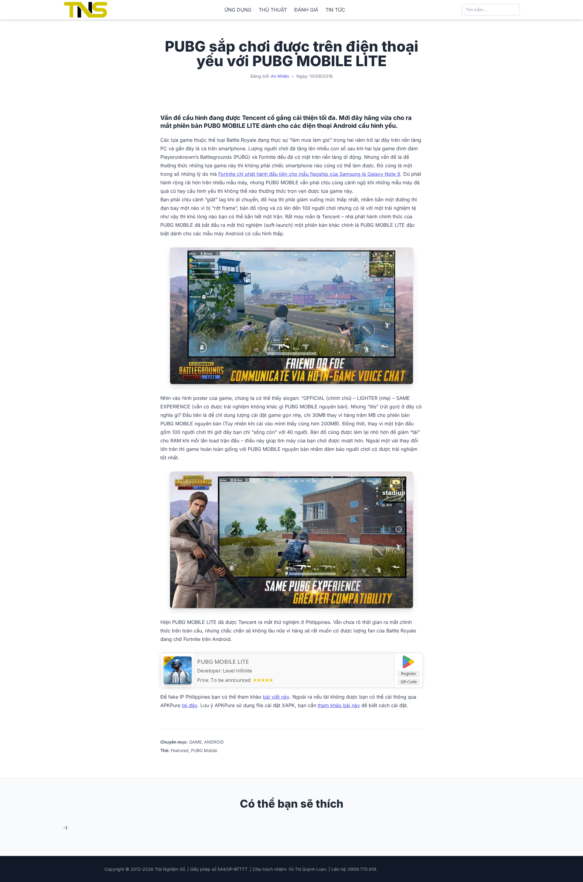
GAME (195, 741)
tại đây (189, 705)
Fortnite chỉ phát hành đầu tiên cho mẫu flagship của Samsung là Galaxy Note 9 (309, 174)
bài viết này (276, 697)
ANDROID (214, 741)
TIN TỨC (335, 10)
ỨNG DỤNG (237, 10)
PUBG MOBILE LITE (223, 662)
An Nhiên (280, 76)
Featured (180, 750)
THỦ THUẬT (273, 10)
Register (408, 673)
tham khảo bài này (339, 705)
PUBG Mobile (204, 750)
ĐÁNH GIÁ (306, 10)
